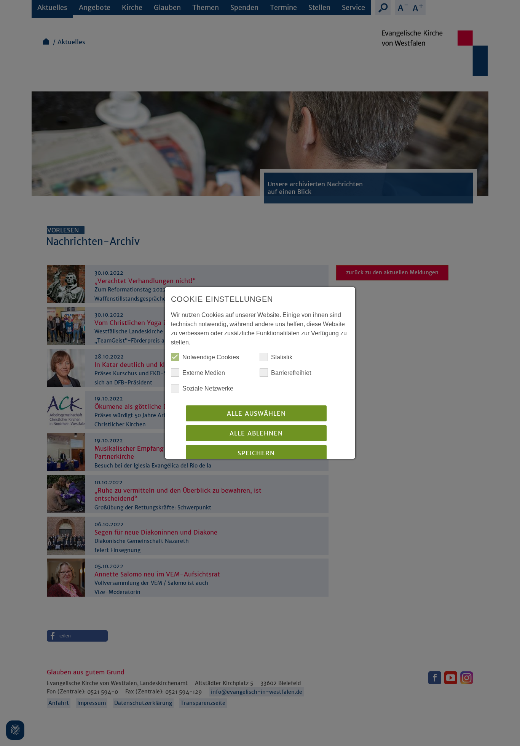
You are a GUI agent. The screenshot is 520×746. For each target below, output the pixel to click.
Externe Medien (203, 373)
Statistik (281, 357)
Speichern (256, 453)
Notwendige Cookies (210, 357)
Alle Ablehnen (256, 433)
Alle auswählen (256, 413)
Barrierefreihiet (291, 373)
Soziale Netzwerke (207, 388)
